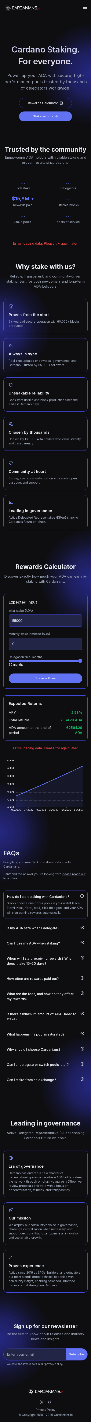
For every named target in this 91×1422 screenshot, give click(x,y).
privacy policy (53, 1364)
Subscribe (76, 1354)
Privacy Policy (45, 1409)
